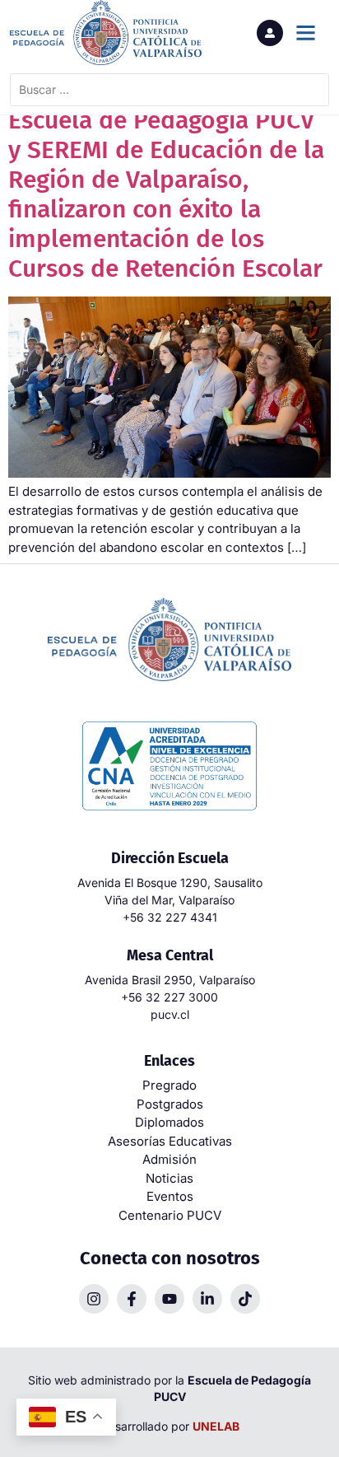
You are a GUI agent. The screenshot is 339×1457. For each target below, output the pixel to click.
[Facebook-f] (131, 1299)
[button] (305, 33)
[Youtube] (169, 1299)
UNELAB (216, 1426)
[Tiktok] (245, 1299)
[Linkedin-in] (207, 1299)
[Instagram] (94, 1299)
